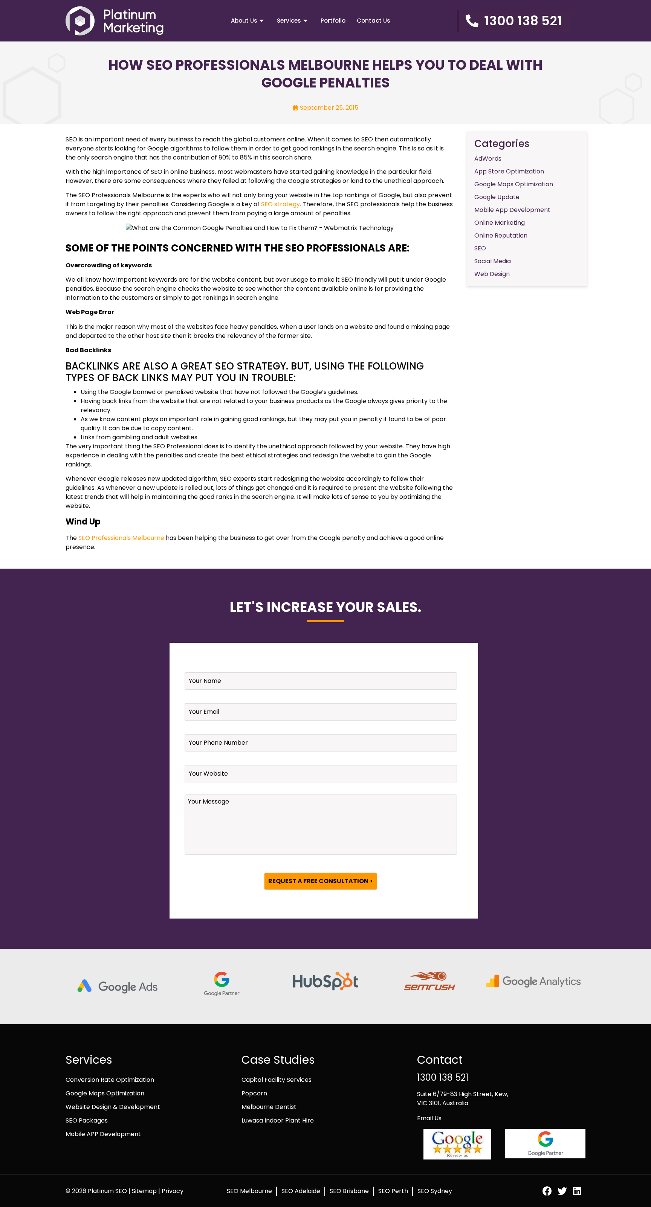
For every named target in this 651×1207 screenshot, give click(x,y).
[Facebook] (547, 1191)
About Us (244, 21)
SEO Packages (87, 1120)
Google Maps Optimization (105, 1093)
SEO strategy (280, 204)
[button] (514, 21)
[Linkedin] (577, 1191)
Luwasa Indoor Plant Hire (277, 1120)
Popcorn (254, 1093)
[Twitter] (562, 1191)
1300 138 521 (443, 1077)
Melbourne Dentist (268, 1107)
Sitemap (145, 1191)
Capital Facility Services (276, 1079)
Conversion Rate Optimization (110, 1079)
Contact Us (373, 21)
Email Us (429, 1118)
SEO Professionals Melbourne (121, 538)
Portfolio (333, 21)
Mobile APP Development (103, 1134)
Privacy (172, 1191)
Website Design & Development (113, 1107)
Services (289, 21)
